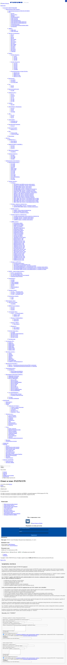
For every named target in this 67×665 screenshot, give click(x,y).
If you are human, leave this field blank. (11, 638)
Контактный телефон (7, 622)
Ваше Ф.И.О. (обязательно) (9, 644)
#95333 (10, 484)
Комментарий (6, 654)
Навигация (3, 5)
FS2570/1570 (6, 476)
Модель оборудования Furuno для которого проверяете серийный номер (19, 625)
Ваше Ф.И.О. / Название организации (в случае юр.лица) (16, 619)
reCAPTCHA (6, 632)
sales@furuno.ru (11, 544)
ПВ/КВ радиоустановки (8, 475)
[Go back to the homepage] (15, 3)
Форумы (5, 473)
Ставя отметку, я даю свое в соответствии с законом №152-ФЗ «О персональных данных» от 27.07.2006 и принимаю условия (33, 635)
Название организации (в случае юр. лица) (12, 645)
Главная (5, 472)
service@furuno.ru (13, 545)
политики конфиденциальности (30, 635)
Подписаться (34, 535)
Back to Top (3, 560)
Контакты (5, 555)
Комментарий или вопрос (9, 630)
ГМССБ (5, 474)
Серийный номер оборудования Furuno (12, 623)
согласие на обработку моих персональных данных (27, 634)
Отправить (5, 636)
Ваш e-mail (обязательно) (9, 620)
